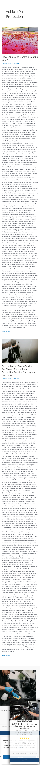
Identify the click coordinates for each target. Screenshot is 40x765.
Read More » (6, 331)
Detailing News (6, 63)
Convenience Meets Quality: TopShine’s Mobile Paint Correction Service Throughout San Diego (19, 370)
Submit (24, 760)
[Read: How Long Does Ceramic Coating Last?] (20, 40)
